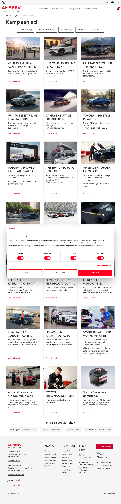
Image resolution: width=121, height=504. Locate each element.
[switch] (47, 258)
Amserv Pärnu (67, 460)
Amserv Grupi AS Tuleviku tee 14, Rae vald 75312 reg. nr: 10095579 (20, 454)
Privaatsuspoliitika (50, 457)
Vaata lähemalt (14, 81)
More (104, 9)
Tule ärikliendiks (50, 460)
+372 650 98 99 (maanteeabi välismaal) (85, 470)
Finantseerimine (90, 9)
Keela (26, 273)
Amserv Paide (66, 467)
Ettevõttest (48, 451)
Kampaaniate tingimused (49, 464)
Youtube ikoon (19, 485)
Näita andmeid (102, 265)
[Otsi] (106, 2)
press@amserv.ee (105, 465)
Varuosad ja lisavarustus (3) (90, 29)
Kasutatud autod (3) (46, 29)
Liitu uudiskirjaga (105, 446)
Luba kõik (95, 273)
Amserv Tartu (66, 457)
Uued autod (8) (25, 29)
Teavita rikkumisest (103, 469)
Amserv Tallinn (67, 451)
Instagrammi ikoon (14, 485)
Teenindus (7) (66, 29)
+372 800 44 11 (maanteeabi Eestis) (86, 463)
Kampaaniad (75, 9)
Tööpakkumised (50, 454)
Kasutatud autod (58, 9)
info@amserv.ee (105, 462)
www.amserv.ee (14, 461)
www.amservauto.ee (16, 475)
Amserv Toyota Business (67, 471)
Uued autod (43, 9)
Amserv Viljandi (67, 463)
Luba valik (60, 273)
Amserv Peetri (67, 454)
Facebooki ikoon (9, 485)
